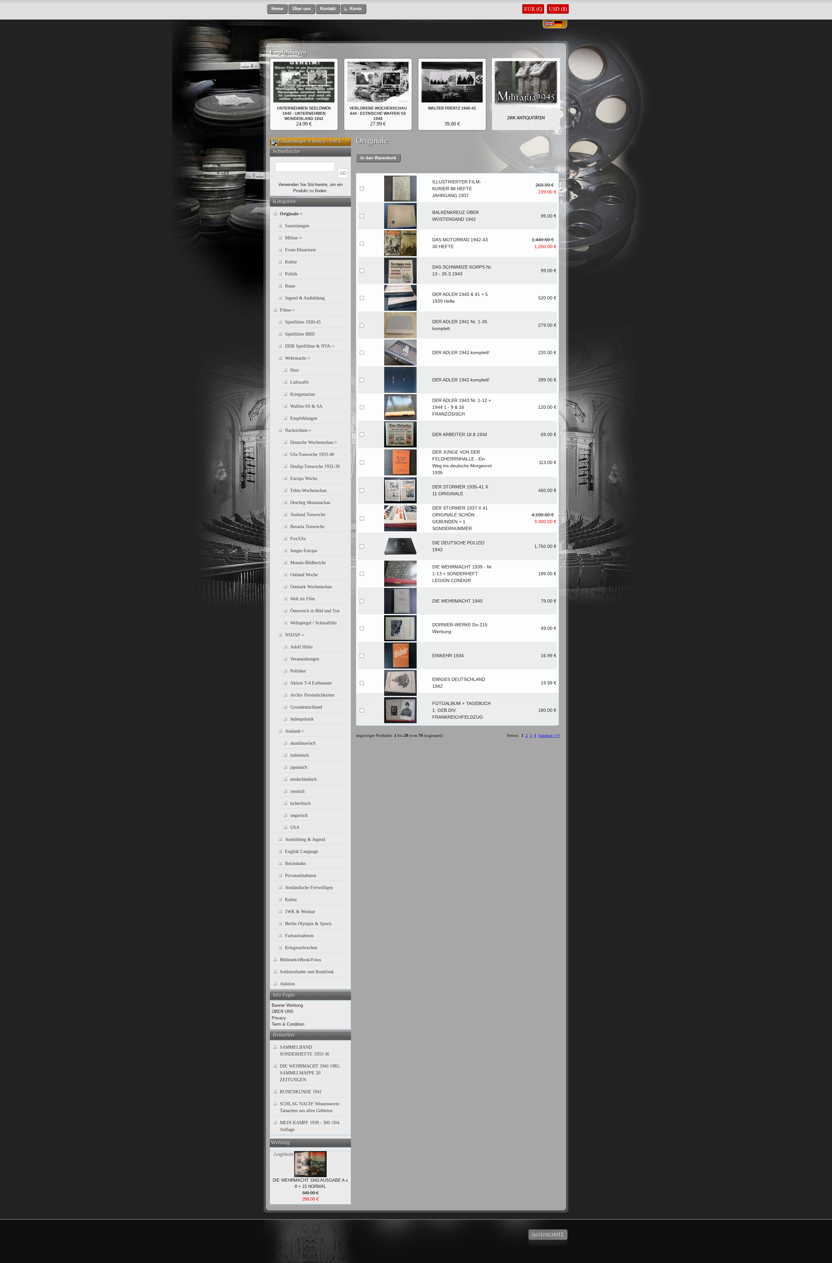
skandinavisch (303, 743)
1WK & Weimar (300, 911)
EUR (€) (533, 9)
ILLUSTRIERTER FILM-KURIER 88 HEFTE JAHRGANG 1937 (456, 188)
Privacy (279, 1018)
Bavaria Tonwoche (307, 526)
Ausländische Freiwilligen (309, 887)
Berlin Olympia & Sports (308, 923)
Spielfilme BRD (300, 334)
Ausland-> (294, 731)
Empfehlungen (288, 52)
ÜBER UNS (282, 1011)
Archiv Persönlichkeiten (312, 695)
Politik (291, 274)
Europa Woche (303, 478)
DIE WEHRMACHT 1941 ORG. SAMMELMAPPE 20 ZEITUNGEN (310, 1073)
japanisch (298, 767)
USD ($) (558, 9)
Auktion (287, 983)
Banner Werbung (287, 1005)
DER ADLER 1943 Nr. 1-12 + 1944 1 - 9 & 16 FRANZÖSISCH (461, 407)
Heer (294, 370)
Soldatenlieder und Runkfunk (307, 971)
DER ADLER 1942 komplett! (460, 352)
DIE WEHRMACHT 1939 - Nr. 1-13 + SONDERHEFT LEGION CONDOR (462, 573)
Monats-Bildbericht (308, 562)
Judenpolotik (302, 719)
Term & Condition (288, 1024)
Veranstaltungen (304, 659)
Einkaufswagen (292, 141)
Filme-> (287, 310)
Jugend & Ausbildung (305, 298)
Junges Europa (303, 550)
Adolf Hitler (301, 647)
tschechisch (300, 803)
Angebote (283, 1153)
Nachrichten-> (298, 430)
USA (294, 827)
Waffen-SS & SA (306, 406)
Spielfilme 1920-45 (303, 322)
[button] (277, 9)
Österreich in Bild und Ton (315, 610)
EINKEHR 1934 (448, 655)
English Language (301, 851)
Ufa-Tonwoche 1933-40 (312, 454)
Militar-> (293, 237)
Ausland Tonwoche (307, 514)
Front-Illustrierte (300, 249)
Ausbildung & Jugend (305, 839)
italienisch (299, 755)
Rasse (290, 286)
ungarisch (299, 815)
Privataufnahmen (300, 875)
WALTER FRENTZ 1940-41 (452, 108)
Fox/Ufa (298, 538)
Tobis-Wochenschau (308, 490)
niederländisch (303, 779)
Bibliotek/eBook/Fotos (300, 959)
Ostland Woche (304, 574)
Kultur (291, 261)
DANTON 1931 (378, 108)
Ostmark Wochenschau (311, 586)
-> (291, 213)
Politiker (298, 671)
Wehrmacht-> (297, 358)
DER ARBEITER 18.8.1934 (459, 434)
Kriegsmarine (302, 394)
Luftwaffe (299, 382)
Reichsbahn (295, 863)
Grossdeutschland (306, 707)
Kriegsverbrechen (301, 947)
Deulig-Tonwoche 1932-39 (315, 466)
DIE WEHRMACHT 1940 (457, 601)
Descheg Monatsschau (310, 502)
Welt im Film (302, 598)
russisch (297, 791)
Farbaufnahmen (299, 935)
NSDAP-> (294, 634)
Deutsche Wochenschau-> (313, 442)
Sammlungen (297, 225)
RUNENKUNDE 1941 (301, 1091)
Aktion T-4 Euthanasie (311, 683)
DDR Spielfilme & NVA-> (309, 346)
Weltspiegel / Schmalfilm (313, 622)
